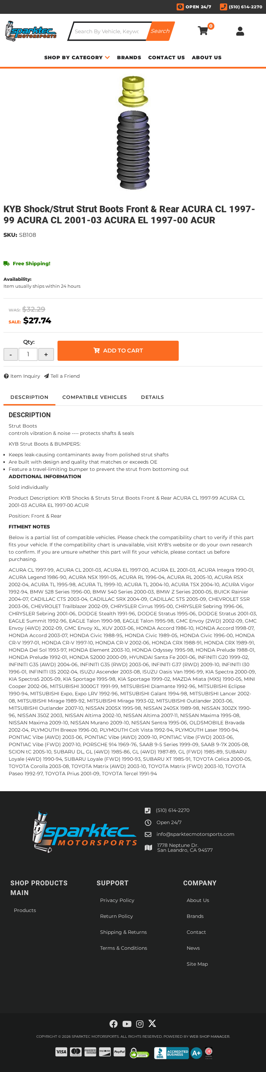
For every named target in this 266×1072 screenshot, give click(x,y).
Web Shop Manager (209, 1036)
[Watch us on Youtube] (127, 1024)
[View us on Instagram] (139, 1024)
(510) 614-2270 (172, 810)
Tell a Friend (65, 376)
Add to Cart (123, 350)
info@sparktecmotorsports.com (195, 834)
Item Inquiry (25, 376)
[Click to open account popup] (240, 31)
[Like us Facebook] (113, 1024)
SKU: (10, 235)
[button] (121, 31)
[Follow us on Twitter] (152, 1023)
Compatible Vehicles (94, 397)
